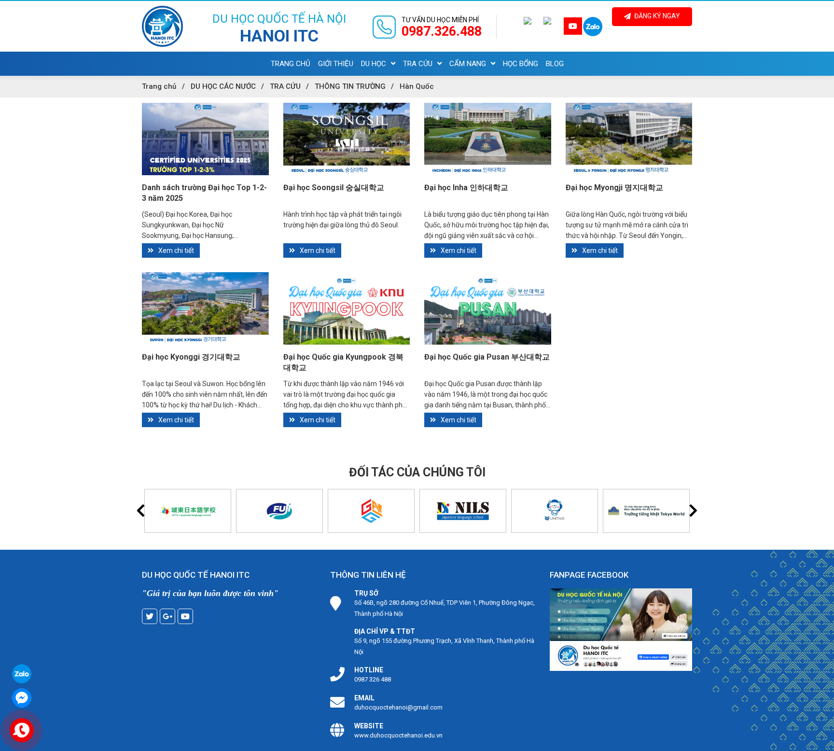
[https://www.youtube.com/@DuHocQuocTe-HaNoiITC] (573, 26)
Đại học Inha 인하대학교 (466, 187)
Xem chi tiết (176, 250)
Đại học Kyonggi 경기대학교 (191, 357)
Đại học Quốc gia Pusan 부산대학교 (487, 357)
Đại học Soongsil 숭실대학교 (333, 187)
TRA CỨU (285, 86)
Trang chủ (159, 86)
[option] (188, 511)
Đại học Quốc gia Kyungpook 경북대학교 (343, 362)
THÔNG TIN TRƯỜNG (350, 86)
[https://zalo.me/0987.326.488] (592, 27)
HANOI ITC (279, 35)
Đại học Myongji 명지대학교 (614, 187)
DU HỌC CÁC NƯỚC (223, 86)
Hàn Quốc (417, 86)
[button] (141, 510)
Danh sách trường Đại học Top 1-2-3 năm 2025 (204, 193)
